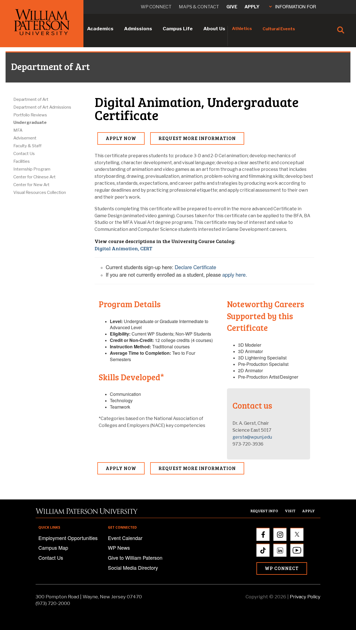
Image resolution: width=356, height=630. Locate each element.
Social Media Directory (133, 567)
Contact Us (24, 153)
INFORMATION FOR (295, 6)
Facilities (21, 161)
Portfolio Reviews (30, 115)
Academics (100, 28)
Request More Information (197, 138)
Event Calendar (125, 537)
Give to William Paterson (135, 557)
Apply (251, 6)
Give (231, 6)
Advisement (24, 138)
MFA (18, 130)
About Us (214, 28)
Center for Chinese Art (34, 177)
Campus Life (178, 28)
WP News (119, 547)
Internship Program (31, 169)
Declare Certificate (195, 267)
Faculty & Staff (27, 146)
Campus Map (53, 547)
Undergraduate (30, 122)
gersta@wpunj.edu (252, 437)
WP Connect (282, 568)
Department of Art (30, 99)
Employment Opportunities (68, 537)
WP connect (156, 6)
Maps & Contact (199, 6)
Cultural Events (279, 28)
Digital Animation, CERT (123, 248)
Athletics (242, 28)
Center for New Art (31, 184)
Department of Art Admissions (42, 107)
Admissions (138, 28)
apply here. (234, 274)
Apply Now (121, 138)
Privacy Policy (305, 596)
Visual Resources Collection (39, 192)
